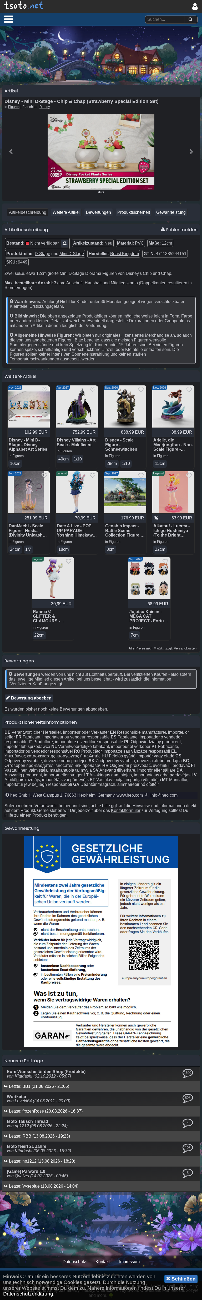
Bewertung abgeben (31, 698)
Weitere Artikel (66, 212)
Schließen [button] (183, 1279)
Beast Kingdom (124, 253)
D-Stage (42, 253)
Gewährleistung (171, 212)
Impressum (129, 1261)
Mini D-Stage (71, 253)
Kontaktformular (125, 810)
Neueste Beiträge (23, 1061)
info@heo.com (164, 795)
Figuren (13, 107)
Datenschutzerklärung (28, 1294)
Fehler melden (181, 229)
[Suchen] (190, 19)
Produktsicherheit (133, 212)
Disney (44, 107)
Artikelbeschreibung (27, 212)
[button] (8, 19)
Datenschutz (74, 1261)
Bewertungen (98, 212)
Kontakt (102, 1261)
